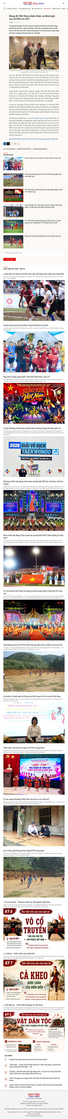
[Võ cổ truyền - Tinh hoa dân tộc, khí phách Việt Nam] (34, 928)
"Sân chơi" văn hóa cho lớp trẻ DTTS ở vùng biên (23, 748)
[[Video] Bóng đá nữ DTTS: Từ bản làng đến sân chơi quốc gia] (13, 180)
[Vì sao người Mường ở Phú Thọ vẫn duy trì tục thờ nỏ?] (34, 825)
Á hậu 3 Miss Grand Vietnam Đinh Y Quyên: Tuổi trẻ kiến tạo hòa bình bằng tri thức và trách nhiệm (35, 1086)
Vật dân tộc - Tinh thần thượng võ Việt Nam (24, 1005)
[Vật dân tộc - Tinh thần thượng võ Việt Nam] (34, 1031)
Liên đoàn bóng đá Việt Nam (40, 149)
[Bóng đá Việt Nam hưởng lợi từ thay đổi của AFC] (13, 241)
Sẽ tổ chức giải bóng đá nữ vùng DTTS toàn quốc (23, 851)
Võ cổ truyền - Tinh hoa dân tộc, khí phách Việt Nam (27, 902)
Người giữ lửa (56, 8)
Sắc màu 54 (47, 8)
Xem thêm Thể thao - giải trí (14, 269)
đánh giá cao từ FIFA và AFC (24, 149)
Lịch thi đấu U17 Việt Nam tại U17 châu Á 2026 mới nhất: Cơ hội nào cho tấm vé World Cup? (43, 206)
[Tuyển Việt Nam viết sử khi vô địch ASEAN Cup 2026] (13, 163)
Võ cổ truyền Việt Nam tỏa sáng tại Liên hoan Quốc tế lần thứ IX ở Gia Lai (32, 592)
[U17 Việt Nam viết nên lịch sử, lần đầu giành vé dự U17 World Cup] (13, 195)
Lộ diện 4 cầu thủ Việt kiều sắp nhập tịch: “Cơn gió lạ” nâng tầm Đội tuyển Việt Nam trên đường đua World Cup (35, 1073)
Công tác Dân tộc (12, 8)
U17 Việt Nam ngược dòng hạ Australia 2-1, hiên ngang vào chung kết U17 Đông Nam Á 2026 (43, 222)
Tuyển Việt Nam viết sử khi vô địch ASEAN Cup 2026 (43, 158)
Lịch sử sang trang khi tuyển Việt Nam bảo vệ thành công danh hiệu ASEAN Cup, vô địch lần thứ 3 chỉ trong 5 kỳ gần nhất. (33, 329)
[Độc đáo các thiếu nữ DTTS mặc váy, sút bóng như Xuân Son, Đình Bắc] (34, 300)
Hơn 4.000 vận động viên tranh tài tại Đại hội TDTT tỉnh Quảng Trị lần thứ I (33, 536)
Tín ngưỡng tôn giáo (24, 8)
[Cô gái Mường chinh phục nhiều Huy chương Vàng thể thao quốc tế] (34, 456)
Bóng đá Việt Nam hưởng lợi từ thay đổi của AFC (43, 236)
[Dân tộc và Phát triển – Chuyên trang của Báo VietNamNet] (27, 3)
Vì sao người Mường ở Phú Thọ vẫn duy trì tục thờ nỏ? (26, 799)
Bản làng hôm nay (37, 8)
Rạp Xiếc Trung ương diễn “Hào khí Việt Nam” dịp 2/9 (26, 377)
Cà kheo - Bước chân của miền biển (20, 954)
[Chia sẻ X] (8, 143)
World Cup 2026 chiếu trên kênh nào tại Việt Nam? (28, 1059)
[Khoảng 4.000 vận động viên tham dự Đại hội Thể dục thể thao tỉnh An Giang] (34, 510)
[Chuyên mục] (4, 3)
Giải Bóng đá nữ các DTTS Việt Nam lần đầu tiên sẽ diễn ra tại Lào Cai (32, 645)
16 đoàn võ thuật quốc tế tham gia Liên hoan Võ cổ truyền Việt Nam (32, 696)
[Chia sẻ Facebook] (4, 143)
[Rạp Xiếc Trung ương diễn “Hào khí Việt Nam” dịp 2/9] (34, 403)
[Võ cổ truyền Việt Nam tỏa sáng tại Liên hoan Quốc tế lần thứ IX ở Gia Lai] (34, 620)
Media (63, 8)
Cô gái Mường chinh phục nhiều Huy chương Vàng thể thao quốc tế (32, 428)
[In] (15, 143)
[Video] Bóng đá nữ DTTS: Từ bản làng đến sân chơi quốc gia (43, 175)
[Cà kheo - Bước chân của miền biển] (34, 980)
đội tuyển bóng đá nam (40, 118)
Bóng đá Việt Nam (10, 149)
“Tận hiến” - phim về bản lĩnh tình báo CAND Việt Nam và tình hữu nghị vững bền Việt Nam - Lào (34, 1066)
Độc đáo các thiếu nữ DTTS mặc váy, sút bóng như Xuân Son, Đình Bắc (34, 274)
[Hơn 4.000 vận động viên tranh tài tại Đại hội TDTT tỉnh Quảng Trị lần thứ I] (34, 566)
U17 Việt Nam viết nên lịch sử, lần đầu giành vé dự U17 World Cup (43, 191)
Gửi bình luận (9, 259)
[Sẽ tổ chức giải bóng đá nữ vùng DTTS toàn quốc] (34, 877)
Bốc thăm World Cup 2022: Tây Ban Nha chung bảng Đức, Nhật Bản (33, 139)
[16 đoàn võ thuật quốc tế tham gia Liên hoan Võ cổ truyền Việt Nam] (34, 723)
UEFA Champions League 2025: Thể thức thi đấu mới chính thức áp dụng (34, 1079)
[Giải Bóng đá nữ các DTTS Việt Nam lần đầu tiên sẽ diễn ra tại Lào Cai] (34, 671)
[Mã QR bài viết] (18, 143)
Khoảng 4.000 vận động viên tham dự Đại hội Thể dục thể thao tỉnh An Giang (33, 482)
